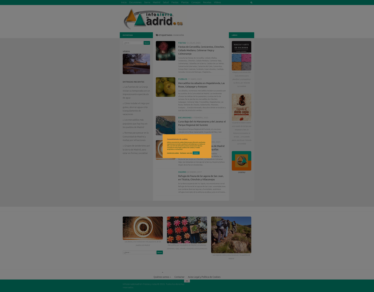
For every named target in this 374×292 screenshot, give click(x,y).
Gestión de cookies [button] (173, 153)
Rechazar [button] (183, 153)
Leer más (189, 153)
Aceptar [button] (196, 153)
